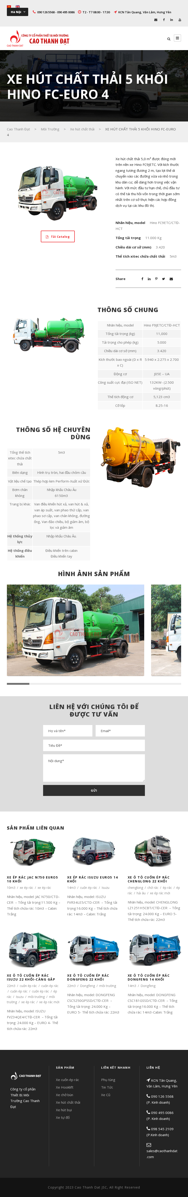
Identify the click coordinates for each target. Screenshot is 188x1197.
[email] (155, 20)
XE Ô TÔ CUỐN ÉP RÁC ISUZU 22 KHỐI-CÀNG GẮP (31, 977)
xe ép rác (26, 887)
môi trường (36, 997)
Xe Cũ (105, 1094)
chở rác (152, 887)
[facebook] (164, 20)
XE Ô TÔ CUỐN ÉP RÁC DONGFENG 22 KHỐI (88, 977)
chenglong (135, 887)
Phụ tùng (108, 1079)
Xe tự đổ (63, 1117)
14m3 (71, 887)
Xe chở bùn (64, 1094)
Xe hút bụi (64, 1110)
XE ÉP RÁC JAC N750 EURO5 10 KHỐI (32, 879)
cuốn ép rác (88, 887)
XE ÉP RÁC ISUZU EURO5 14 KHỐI (92, 879)
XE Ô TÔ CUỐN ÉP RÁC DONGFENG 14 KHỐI (149, 977)
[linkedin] (171, 20)
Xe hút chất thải (68, 1102)
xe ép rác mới (160, 893)
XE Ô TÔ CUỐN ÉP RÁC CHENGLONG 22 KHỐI (149, 879)
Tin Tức (107, 1087)
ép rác (167, 887)
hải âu (141, 893)
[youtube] (180, 20)
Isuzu (105, 887)
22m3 (11, 986)
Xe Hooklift (64, 1087)
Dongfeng (87, 986)
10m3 (11, 887)
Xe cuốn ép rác (67, 1079)
